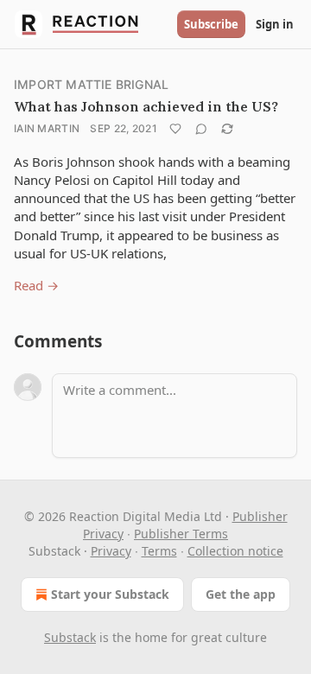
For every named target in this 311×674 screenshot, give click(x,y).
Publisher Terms (181, 533)
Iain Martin (46, 128)
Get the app (241, 594)
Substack (70, 637)
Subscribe (211, 24)
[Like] (175, 128)
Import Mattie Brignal (91, 84)
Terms (159, 551)
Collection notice (235, 551)
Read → (36, 285)
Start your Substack (110, 594)
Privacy (111, 551)
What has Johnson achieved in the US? (146, 106)
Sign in (275, 24)
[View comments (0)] (201, 128)
